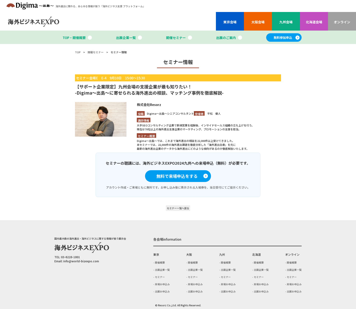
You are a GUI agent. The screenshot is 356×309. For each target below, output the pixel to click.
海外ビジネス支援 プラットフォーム (100, 6)
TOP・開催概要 (74, 37)
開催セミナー (176, 37)
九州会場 (286, 21)
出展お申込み (162, 291)
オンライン (342, 21)
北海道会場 (314, 21)
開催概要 (160, 262)
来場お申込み (162, 284)
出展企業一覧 (126, 37)
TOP (78, 52)
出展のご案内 (226, 37)
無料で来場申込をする (177, 176)
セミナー (160, 277)
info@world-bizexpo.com (81, 261)
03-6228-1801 (70, 257)
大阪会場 (258, 21)
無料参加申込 (283, 37)
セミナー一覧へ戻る (178, 208)
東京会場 (230, 21)
